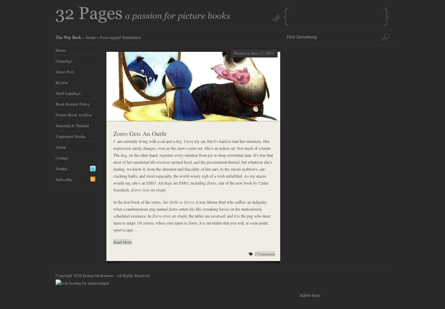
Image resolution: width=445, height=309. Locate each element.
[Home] (143, 21)
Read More (122, 242)
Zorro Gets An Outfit (140, 133)
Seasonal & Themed (72, 125)
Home (91, 37)
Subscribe (64, 179)
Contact (62, 158)
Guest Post (65, 71)
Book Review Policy (73, 104)
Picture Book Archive (73, 114)
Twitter (61, 168)
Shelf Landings (68, 93)
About (61, 147)
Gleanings (64, 61)
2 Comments (265, 254)
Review (62, 82)
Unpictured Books (71, 136)
